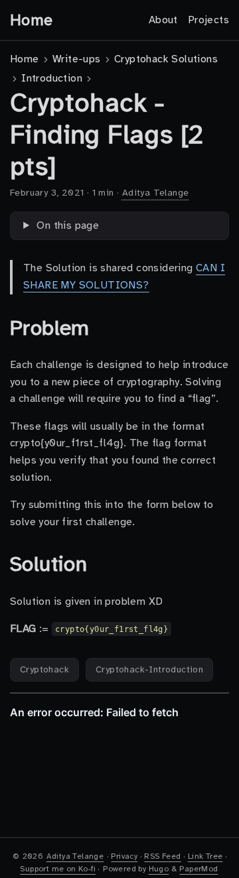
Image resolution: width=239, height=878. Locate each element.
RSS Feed (162, 856)
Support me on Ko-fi (58, 868)
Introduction (51, 78)
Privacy (124, 856)
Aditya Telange (155, 192)
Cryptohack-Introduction (149, 669)
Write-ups (76, 59)
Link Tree (205, 856)
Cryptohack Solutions (166, 59)
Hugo (159, 868)
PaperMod (198, 868)
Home (31, 20)
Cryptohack (44, 669)
